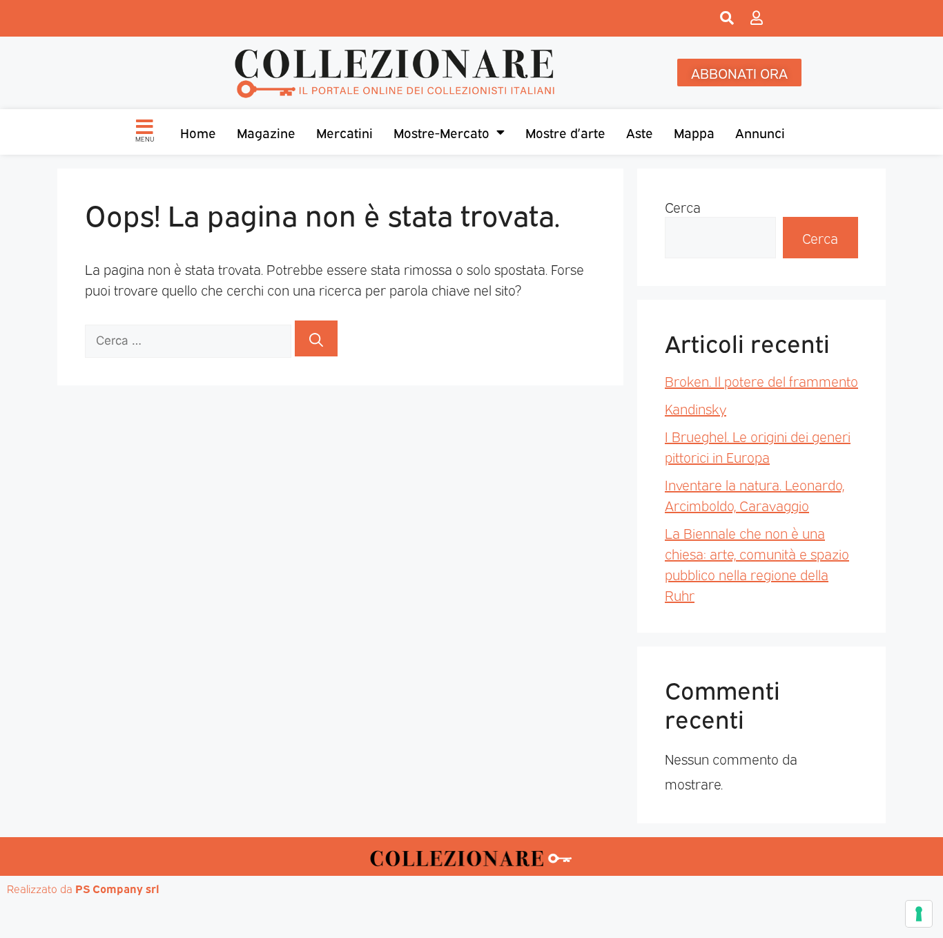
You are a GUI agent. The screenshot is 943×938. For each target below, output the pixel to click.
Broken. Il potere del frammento (761, 381)
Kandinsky (695, 408)
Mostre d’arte (565, 132)
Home (198, 132)
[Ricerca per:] (190, 338)
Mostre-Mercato (441, 132)
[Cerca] (316, 338)
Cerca (683, 207)
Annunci (760, 132)
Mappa (694, 132)
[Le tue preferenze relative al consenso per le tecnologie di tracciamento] (919, 914)
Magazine (266, 132)
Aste (639, 132)
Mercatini (344, 132)
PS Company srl (117, 888)
